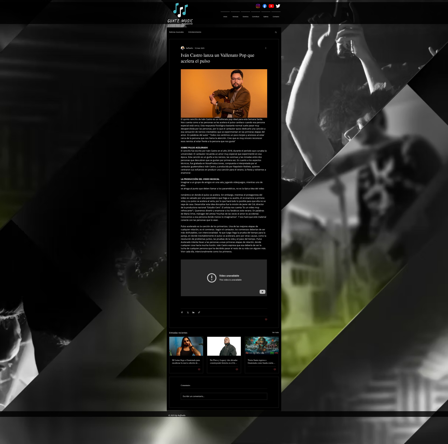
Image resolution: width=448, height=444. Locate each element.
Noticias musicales (176, 32)
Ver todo (275, 332)
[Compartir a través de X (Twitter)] (188, 312)
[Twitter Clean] (278, 6)
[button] (276, 32)
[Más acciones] (265, 48)
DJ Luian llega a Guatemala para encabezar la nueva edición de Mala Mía (186, 361)
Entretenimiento (194, 32)
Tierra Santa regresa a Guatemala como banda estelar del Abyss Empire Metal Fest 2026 (261, 361)
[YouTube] (271, 6)
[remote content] (224, 278)
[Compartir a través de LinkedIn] (193, 312)
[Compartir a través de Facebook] (182, 312)
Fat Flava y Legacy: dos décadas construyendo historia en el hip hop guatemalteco (223, 361)
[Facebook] (264, 6)
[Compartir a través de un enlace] (199, 312)
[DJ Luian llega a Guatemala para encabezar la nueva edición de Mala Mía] (186, 346)
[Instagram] (258, 6)
